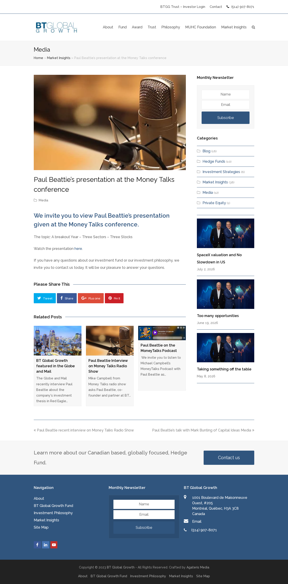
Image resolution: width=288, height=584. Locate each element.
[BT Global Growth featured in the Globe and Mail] (57, 341)
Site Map (41, 527)
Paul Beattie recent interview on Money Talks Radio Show (85, 430)
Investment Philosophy (53, 513)
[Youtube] (54, 544)
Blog (206, 151)
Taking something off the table (224, 369)
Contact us (229, 457)
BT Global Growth (121, 567)
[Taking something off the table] (225, 347)
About (39, 498)
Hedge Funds (213, 161)
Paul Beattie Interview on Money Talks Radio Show (108, 366)
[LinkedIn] (45, 544)
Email (196, 521)
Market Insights (58, 58)
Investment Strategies (221, 172)
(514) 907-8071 (242, 7)
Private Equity (214, 203)
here (78, 248)
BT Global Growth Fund (53, 506)
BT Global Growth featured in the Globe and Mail (55, 366)
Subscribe (225, 118)
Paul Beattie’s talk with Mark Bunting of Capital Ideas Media (201, 430)
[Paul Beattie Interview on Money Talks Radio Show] (110, 341)
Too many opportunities (218, 316)
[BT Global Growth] (57, 27)
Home (38, 58)
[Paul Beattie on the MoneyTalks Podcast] (162, 333)
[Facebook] (37, 544)
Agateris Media (198, 567)
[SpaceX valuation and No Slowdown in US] (225, 233)
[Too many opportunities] (225, 294)
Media (43, 200)
